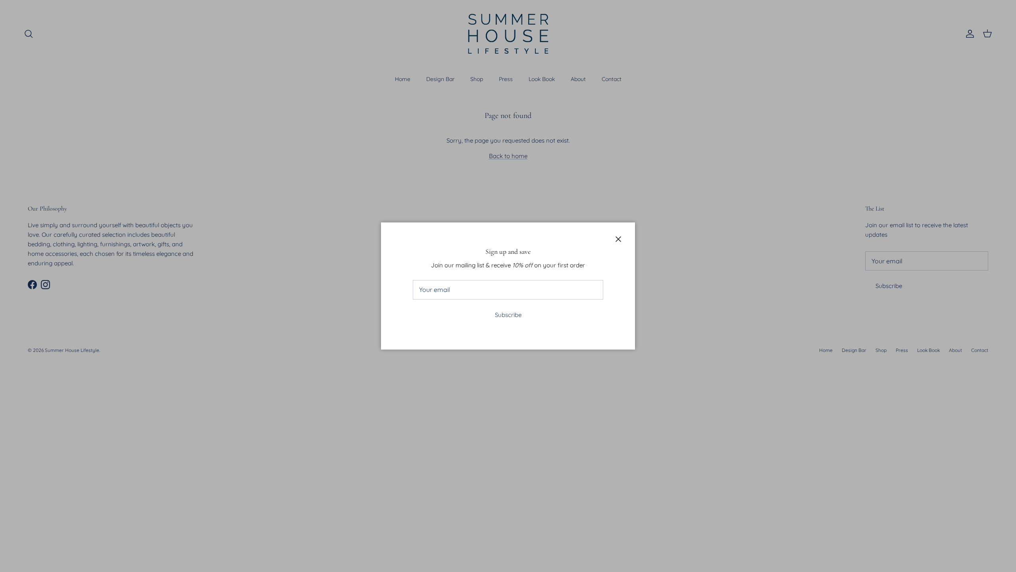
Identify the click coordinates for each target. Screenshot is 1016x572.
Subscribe (508, 315)
